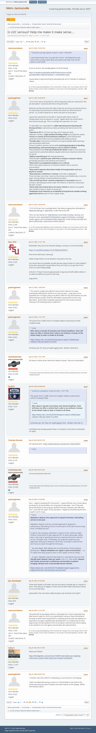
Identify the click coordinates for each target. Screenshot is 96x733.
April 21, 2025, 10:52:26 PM (37, 204)
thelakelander (15, 356)
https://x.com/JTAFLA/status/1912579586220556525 (48, 250)
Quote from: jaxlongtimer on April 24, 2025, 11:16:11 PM (50, 391)
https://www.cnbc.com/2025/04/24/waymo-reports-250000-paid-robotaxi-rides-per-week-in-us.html (54, 340)
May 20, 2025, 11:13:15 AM (37, 610)
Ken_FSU (12, 242)
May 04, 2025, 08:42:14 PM (37, 470)
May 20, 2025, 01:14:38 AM (37, 499)
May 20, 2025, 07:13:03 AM (37, 581)
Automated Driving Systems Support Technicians (58, 217)
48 (35, 42)
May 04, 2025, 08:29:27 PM (37, 440)
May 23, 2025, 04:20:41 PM (37, 674)
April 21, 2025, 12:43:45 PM (37, 48)
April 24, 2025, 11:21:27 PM (37, 357)
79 (42, 42)
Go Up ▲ (88, 728)
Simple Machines (20, 728)
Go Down (10, 42)
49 (38, 42)
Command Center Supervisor (55, 219)
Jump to (58, 715)
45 (27, 42)
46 (29, 42)
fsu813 (11, 386)
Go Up (9, 702)
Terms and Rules (79, 728)
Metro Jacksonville (17, 8)
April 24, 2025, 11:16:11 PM (37, 317)
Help (71, 728)
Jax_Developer (14, 581)
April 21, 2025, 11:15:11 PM (37, 242)
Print (87, 42)
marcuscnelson (15, 48)
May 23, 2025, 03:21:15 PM (37, 648)
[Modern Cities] (9, 377)
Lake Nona (48, 210)
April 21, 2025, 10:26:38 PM (37, 98)
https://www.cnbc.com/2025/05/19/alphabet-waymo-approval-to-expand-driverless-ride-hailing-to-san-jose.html (54, 569)
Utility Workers (53, 215)
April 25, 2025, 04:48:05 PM (37, 386)
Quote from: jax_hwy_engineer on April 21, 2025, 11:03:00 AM (51, 53)
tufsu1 (11, 648)
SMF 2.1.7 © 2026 (10, 728)
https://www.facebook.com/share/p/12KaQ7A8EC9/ (61, 444)
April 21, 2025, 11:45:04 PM (37, 287)
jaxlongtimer (14, 98)
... (25, 42)
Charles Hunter (15, 440)
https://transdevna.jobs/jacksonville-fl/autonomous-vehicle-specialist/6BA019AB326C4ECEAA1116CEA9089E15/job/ (50, 73)
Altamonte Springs (35, 210)
